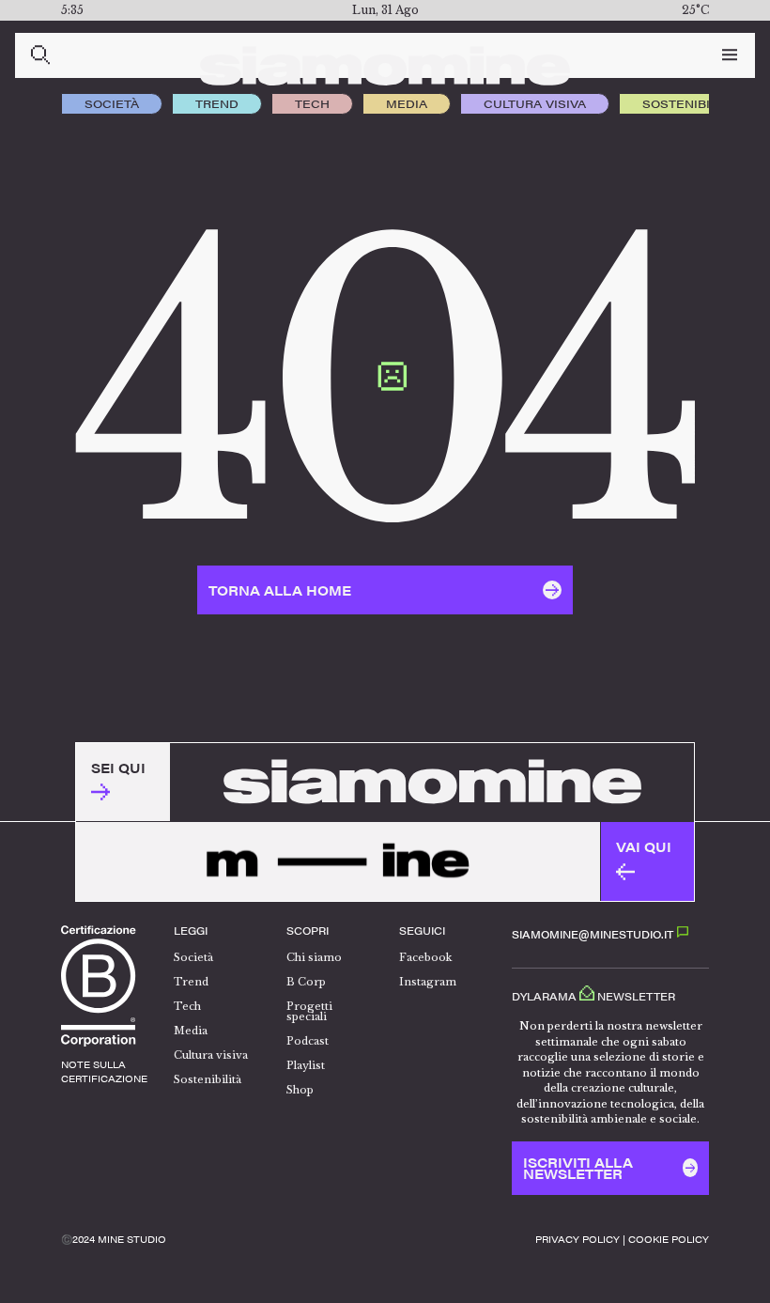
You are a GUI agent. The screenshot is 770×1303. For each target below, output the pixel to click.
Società (112, 103)
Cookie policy (668, 1239)
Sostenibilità (689, 103)
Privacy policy (577, 1239)
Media (406, 103)
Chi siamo (314, 957)
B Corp (306, 981)
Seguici (422, 930)
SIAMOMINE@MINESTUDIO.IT (594, 934)
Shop (300, 1089)
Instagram (427, 981)
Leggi (191, 930)
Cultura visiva (535, 103)
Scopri (307, 930)
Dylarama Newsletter (593, 995)
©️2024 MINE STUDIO (113, 1239)
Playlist (305, 1065)
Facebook (426, 957)
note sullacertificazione (104, 1071)
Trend (217, 103)
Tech (312, 103)
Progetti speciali (309, 1011)
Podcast (307, 1040)
